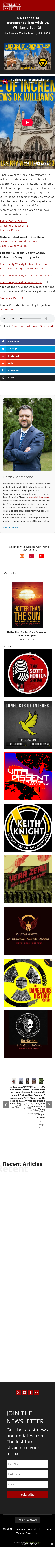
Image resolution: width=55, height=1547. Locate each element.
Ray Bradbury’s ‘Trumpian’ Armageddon (27, 1218)
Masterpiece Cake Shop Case (18, 241)
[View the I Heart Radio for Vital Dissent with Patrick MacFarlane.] (31, 556)
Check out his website (14, 225)
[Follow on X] (18, 1392)
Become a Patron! (11, 298)
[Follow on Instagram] (24, 1392)
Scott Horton (28, 639)
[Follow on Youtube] (36, 1392)
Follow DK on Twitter (13, 221)
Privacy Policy (32, 1533)
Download (46, 326)
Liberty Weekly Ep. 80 (13, 246)
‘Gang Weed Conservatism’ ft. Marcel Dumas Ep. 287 (27, 1347)
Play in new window (24, 326)
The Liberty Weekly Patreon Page (21, 282)
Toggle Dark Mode (27, 1520)
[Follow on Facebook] (30, 1392)
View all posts (10, 527)
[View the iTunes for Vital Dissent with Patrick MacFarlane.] (10, 558)
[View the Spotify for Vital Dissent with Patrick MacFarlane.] (5, 558)
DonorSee (6, 309)
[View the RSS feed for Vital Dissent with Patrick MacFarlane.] (22, 556)
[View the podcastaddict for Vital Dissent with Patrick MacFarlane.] (41, 556)
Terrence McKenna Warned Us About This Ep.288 (27, 1282)
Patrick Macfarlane (21, 33)
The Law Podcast (11, 230)
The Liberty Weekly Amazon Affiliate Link (26, 275)
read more (27, 1230)
